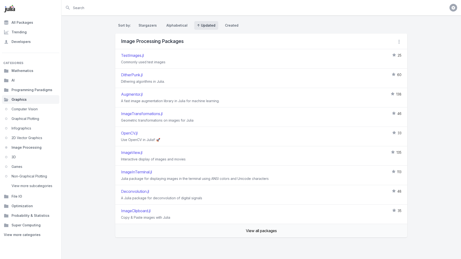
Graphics (19, 99)
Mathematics (22, 71)
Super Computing (26, 225)
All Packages (22, 22)
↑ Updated (206, 25)
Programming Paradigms (32, 90)
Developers (21, 42)
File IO (17, 196)
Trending (19, 32)
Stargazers (148, 25)
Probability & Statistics (30, 215)
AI (13, 80)
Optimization (22, 206)
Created (231, 25)
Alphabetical (177, 25)
